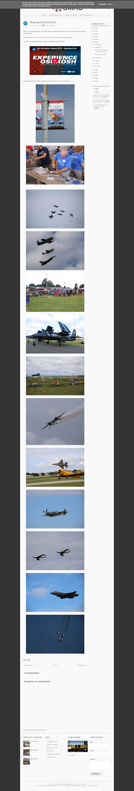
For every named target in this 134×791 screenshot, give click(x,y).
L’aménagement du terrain (53, 754)
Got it (110, 4)
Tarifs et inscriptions (86, 15)
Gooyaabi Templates (93, 785)
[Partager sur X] (27, 660)
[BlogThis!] (26, 660)
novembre (97, 44)
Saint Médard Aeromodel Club (66, 784)
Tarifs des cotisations (52, 744)
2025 (95, 31)
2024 (95, 34)
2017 (95, 70)
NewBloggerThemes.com (72, 785)
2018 (95, 42)
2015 (95, 75)
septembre (98, 58)
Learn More (102, 4)
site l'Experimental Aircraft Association (43, 37)
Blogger (83, 784)
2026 (95, 28)
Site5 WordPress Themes (47, 785)
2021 (95, 36)
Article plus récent (28, 665)
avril (96, 63)
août (96, 61)
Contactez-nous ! (51, 757)
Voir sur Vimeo (71, 755)
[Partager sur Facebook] (29, 660)
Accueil (44, 15)
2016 (95, 72)
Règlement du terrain (71, 15)
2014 (95, 78)
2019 (95, 39)
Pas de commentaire (50, 25)
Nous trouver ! (50, 751)
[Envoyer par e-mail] (24, 660)
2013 (95, 81)
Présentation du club (55, 15)
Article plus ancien (82, 665)
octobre (97, 47)
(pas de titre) (34, 741)
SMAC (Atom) (43, 730)
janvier (97, 66)
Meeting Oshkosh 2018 (43, 22)
